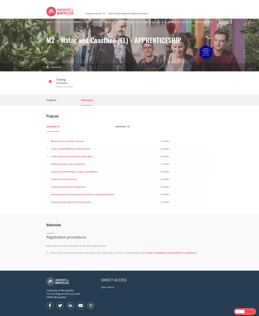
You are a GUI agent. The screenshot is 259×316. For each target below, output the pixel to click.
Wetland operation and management (68, 164)
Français (249, 311)
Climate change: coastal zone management (71, 202)
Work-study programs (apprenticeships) (128, 13)
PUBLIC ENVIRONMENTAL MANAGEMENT (71, 148)
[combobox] (239, 311)
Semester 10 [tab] (122, 126)
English (240, 311)
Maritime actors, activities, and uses (67, 141)
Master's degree (83, 22)
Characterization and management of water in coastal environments (83, 194)
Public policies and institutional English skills (71, 156)
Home (49, 22)
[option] (249, 311)
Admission (87, 100)
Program (51, 100)
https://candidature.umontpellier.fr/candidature (172, 252)
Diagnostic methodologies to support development (74, 171)
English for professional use (64, 179)
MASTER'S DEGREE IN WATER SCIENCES (113, 22)
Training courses (93, 13)
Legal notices (107, 287)
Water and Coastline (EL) (148, 22)
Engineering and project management (68, 186)
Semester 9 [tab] (52, 126)
